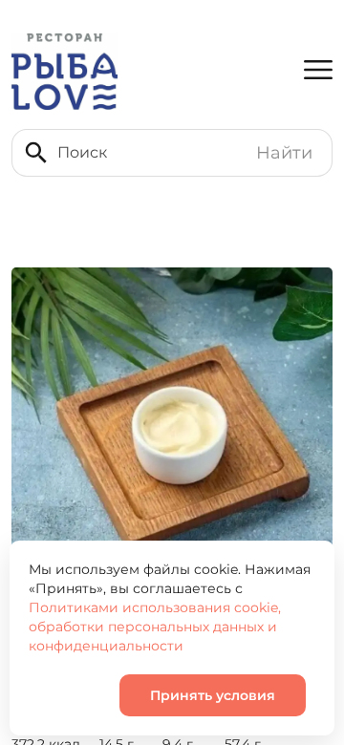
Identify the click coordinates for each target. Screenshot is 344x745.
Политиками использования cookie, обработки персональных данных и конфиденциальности (155, 626)
